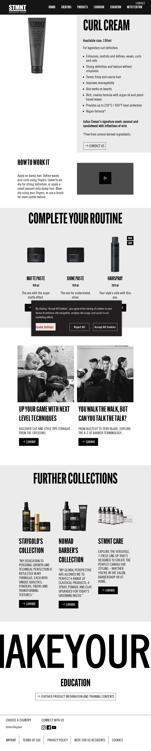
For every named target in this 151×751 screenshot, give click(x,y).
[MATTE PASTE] (36, 273)
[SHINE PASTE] (75, 273)
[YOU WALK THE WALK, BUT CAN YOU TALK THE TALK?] (105, 396)
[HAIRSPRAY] (115, 273)
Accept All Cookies (105, 327)
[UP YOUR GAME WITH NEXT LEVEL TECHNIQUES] (46, 396)
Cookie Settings (45, 327)
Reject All (79, 327)
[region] (76, 318)
